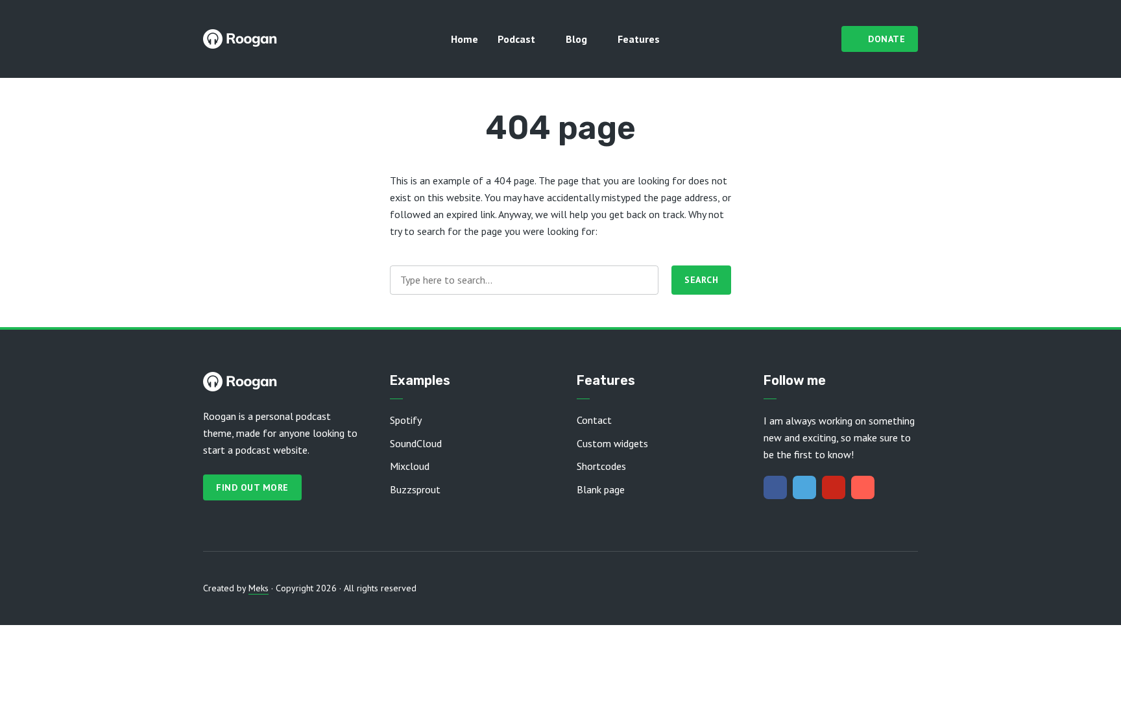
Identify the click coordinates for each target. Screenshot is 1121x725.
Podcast (516, 38)
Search (701, 280)
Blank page (601, 489)
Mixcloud (409, 466)
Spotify (406, 419)
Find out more (252, 487)
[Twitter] (804, 487)
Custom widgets (612, 443)
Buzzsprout (415, 489)
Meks (258, 588)
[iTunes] (862, 487)
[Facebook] (775, 487)
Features (639, 38)
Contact (594, 419)
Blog (576, 38)
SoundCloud (416, 443)
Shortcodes (601, 466)
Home (464, 38)
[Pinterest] (833, 487)
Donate (886, 39)
